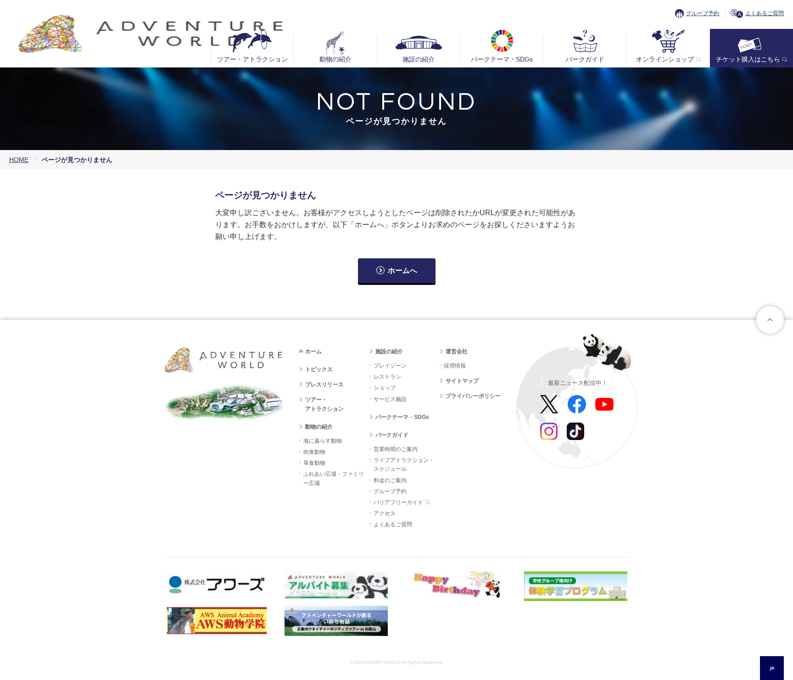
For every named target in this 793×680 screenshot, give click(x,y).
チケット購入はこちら (748, 59)
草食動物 (314, 463)
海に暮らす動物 (322, 441)
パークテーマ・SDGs (502, 59)
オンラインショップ (665, 59)
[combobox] (772, 668)
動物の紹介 (335, 59)
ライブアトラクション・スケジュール (404, 464)
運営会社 (457, 351)
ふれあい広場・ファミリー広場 (333, 478)
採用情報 (455, 365)
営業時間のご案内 (396, 449)
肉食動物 (314, 452)
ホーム (313, 351)
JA (772, 668)
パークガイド (585, 59)
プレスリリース (324, 384)
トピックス (319, 369)
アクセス (385, 513)
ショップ (385, 388)
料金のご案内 (390, 480)
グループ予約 (702, 13)
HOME (18, 159)
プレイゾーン (390, 365)
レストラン (387, 376)
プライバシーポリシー (473, 396)
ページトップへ (770, 320)
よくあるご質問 (764, 13)
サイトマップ (462, 381)
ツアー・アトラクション (252, 59)
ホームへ (402, 270)
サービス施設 (390, 399)
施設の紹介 (418, 59)
